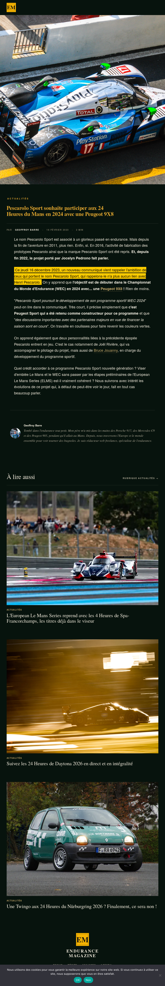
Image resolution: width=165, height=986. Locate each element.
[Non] (160, 975)
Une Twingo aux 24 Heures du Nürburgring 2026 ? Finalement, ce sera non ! (82, 906)
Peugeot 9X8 (111, 288)
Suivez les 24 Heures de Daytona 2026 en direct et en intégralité (70, 763)
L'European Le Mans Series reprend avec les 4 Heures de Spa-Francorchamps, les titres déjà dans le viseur (68, 618)
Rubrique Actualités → (140, 478)
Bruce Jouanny (106, 350)
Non (88, 980)
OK (78, 980)
